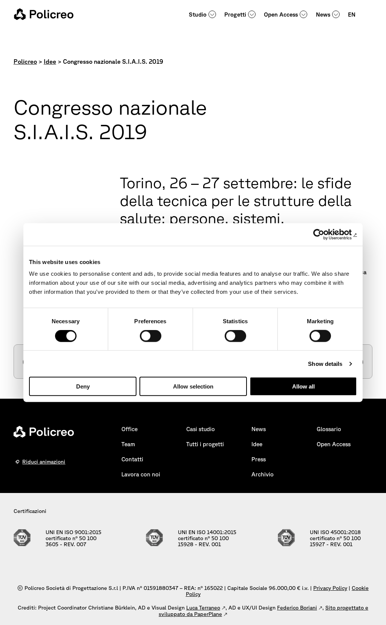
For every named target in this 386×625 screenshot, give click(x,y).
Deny (83, 386)
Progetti (235, 14)
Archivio (262, 474)
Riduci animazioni (43, 462)
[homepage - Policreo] (44, 14)
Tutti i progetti (205, 444)
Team (128, 444)
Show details (325, 363)
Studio (198, 14)
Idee (256, 444)
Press (258, 459)
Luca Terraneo (203, 608)
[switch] (150, 336)
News (323, 14)
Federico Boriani (297, 608)
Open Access (281, 14)
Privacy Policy (330, 588)
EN (351, 14)
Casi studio (200, 429)
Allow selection (193, 386)
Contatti (132, 459)
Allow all (303, 386)
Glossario (329, 429)
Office (129, 429)
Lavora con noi (140, 474)
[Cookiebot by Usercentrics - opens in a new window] (324, 234)
